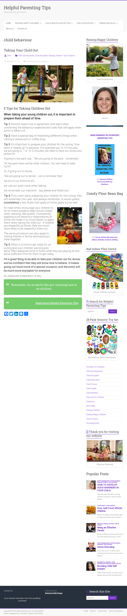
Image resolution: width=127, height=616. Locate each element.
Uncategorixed (92, 423)
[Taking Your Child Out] (42, 66)
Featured (90, 401)
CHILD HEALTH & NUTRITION (57, 23)
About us (10, 28)
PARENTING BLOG (107, 23)
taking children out (42, 61)
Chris (9, 55)
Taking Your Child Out (21, 50)
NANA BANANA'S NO (99, 135)
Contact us (22, 28)
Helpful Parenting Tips (27, 8)
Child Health (91, 388)
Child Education (93, 380)
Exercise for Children (95, 397)
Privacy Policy (102, 611)
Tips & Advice (69, 55)
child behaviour (31, 61)
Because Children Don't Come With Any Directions (105, 181)
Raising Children (55, 55)
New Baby (90, 406)
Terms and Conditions (116, 611)
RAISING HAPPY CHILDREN (27, 23)
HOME (8, 23)
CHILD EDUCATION (85, 23)
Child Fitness (91, 384)
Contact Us (8, 591)
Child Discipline (41, 55)
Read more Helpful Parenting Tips (56, 303)
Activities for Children (95, 367)
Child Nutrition (92, 393)
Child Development (26, 55)
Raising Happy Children (96, 414)
